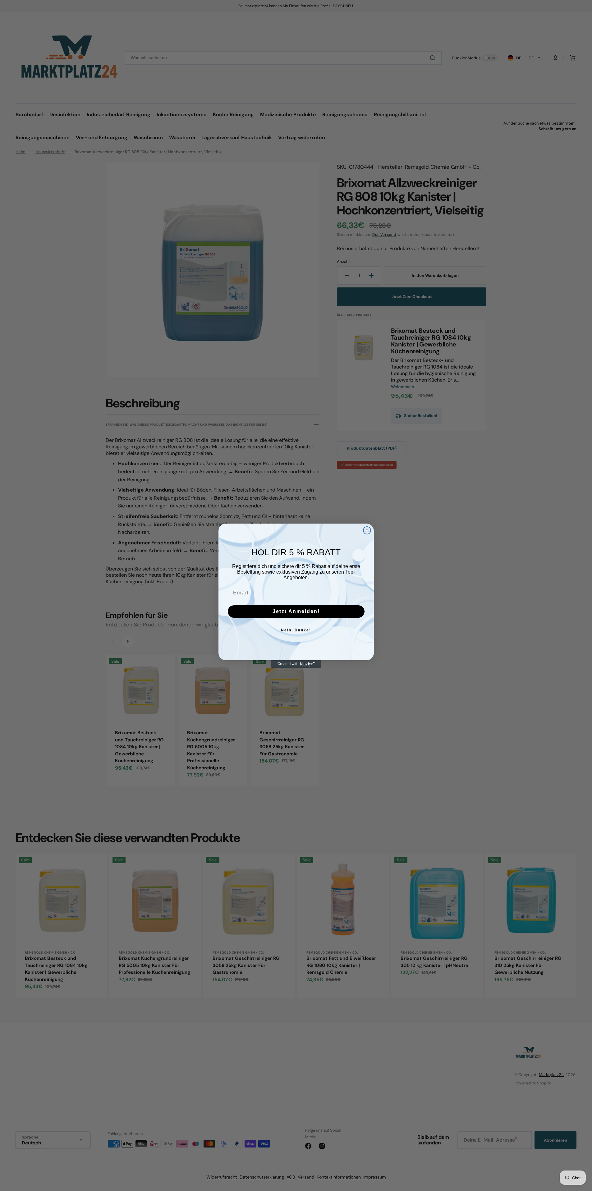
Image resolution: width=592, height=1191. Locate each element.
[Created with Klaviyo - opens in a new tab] (296, 664)
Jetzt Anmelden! (296, 611)
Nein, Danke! (296, 630)
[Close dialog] (367, 530)
